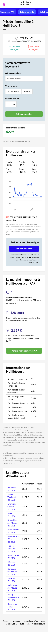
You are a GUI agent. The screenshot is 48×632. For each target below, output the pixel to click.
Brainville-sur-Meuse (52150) (12, 523)
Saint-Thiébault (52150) (11, 497)
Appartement (13, 91)
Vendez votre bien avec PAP (24, 351)
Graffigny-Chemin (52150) (12, 507)
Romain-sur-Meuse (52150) (12, 607)
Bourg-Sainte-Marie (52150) (13, 597)
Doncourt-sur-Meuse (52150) (12, 572)
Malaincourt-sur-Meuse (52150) (13, 588)
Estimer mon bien (24, 248)
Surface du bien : (12, 98)
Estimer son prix (27, 12)
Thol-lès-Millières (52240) (11, 549)
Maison (27, 91)
